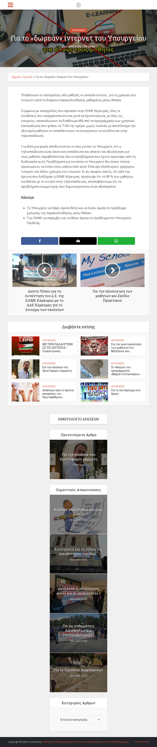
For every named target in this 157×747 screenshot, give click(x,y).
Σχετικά (27, 77)
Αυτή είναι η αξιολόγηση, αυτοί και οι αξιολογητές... (79, 591)
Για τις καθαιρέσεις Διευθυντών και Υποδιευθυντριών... (78, 630)
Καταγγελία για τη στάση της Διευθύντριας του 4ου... (78, 551)
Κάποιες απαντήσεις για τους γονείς (78, 511)
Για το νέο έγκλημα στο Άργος (125, 391)
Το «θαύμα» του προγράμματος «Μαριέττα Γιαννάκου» (125, 370)
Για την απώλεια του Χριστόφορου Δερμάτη (57, 368)
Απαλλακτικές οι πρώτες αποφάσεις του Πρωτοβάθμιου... (58, 393)
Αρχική (16, 77)
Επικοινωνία (142, 741)
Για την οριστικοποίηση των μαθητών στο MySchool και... (126, 347)
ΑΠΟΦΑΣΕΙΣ (78, 30)
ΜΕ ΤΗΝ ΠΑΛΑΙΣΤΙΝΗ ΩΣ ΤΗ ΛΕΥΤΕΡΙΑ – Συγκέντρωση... (57, 347)
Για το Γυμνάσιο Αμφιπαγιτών (78, 670)
